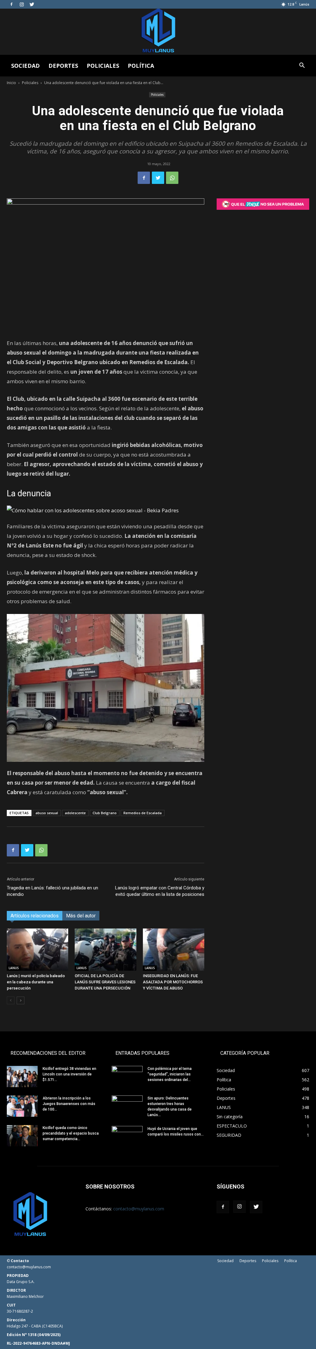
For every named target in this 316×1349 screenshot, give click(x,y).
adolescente (75, 813)
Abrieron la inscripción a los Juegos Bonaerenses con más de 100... (69, 1103)
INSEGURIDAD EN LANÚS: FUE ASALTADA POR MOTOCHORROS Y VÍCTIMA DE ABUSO (173, 981)
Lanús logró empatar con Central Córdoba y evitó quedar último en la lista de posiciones (159, 891)
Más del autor (81, 916)
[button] (301, 66)
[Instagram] (21, 4)
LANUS (14, 968)
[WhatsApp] (172, 178)
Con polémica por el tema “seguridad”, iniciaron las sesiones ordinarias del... (170, 1074)
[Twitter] (31, 4)
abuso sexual (46, 813)
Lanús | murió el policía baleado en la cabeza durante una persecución (36, 981)
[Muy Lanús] (158, 32)
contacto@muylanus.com (138, 1209)
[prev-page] (11, 1000)
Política (141, 65)
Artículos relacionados (34, 916)
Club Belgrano (105, 813)
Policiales (103, 65)
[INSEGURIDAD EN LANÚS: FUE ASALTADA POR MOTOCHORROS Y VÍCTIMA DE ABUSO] (173, 949)
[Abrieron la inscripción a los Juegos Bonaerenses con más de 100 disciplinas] (22, 1106)
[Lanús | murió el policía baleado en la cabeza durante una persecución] (37, 949)
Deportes (63, 65)
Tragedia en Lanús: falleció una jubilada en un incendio (52, 891)
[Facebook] (11, 4)
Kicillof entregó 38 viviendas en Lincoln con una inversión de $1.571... (69, 1074)
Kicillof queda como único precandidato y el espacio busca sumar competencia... (71, 1133)
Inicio (11, 82)
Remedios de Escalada (142, 813)
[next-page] (20, 1000)
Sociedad (25, 65)
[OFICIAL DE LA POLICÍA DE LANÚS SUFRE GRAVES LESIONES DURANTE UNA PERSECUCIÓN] (105, 949)
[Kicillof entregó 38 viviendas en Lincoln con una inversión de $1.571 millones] (22, 1076)
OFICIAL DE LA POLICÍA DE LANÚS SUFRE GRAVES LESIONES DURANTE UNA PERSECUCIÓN (105, 981)
